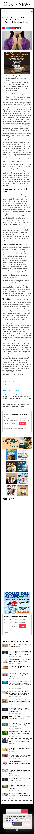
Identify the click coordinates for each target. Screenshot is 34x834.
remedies (24, 398)
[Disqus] (17, 523)
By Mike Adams (18, 688)
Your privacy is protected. (9, 428)
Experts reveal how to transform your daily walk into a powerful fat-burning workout (19, 733)
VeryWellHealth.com (8, 381)
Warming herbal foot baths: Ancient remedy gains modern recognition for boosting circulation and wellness (19, 693)
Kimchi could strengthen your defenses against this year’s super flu (20, 717)
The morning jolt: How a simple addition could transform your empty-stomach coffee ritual (20, 787)
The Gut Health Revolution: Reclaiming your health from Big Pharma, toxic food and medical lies (20, 710)
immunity (11, 396)
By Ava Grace (17, 751)
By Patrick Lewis (18, 745)
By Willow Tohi (18, 663)
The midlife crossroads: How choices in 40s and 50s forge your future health (19, 749)
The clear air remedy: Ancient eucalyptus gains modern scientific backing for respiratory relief (20, 725)
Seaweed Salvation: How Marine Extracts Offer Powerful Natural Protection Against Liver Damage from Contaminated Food (20, 684)
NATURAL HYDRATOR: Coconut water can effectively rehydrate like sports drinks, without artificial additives (20, 763)
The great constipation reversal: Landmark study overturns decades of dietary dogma (19, 795)
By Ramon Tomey (18, 648)
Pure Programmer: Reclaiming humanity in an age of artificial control (20, 779)
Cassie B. (13, 25)
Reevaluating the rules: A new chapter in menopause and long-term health (20, 660)
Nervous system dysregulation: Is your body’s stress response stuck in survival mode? (20, 771)
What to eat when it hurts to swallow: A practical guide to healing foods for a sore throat (19, 675)
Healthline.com (7, 385)
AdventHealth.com (8, 378)
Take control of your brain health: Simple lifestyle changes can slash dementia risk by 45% (20, 741)
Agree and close (17, 824)
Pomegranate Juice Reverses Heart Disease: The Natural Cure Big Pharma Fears (19, 701)
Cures (14, 394)
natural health (19, 396)
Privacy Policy (14, 820)
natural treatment (15, 398)
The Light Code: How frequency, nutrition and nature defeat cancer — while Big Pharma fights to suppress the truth (20, 653)
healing (19, 394)
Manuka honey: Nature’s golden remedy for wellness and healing (20, 667)
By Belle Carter (18, 656)
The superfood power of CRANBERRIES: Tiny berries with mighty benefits (20, 755)
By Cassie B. (17, 678)
